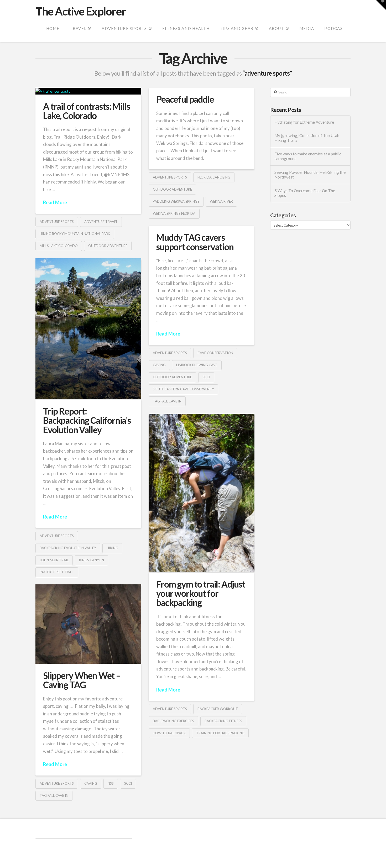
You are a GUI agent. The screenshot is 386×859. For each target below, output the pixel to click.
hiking (112, 548)
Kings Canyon (91, 560)
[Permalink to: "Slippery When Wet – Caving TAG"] (88, 624)
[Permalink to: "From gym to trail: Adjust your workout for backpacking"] (201, 493)
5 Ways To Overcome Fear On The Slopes (304, 193)
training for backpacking (220, 733)
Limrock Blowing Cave (196, 365)
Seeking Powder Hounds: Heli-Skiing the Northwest (310, 175)
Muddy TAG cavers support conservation (194, 242)
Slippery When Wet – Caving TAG (82, 680)
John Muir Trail (54, 560)
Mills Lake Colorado (59, 246)
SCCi (206, 377)
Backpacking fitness (223, 721)
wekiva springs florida (174, 213)
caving (159, 365)
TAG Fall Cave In (167, 401)
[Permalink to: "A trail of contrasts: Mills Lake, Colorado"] (88, 91)
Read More (55, 202)
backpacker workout (217, 709)
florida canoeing (213, 177)
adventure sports (57, 221)
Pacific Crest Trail (57, 572)
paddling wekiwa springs (176, 201)
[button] (381, 5)
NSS (111, 783)
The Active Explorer (80, 11)
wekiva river (221, 201)
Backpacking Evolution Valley (68, 548)
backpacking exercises (173, 721)
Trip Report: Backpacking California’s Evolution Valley (87, 420)
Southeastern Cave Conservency (183, 389)
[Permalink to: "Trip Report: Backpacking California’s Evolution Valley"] (88, 328)
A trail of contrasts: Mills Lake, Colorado (86, 111)
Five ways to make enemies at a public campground (307, 156)
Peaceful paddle (185, 99)
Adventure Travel (101, 221)
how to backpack (169, 733)
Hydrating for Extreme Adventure (304, 122)
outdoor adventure (107, 246)
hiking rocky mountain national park (75, 234)
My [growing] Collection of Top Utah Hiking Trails (306, 138)
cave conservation (215, 353)
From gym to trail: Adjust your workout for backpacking (200, 593)
